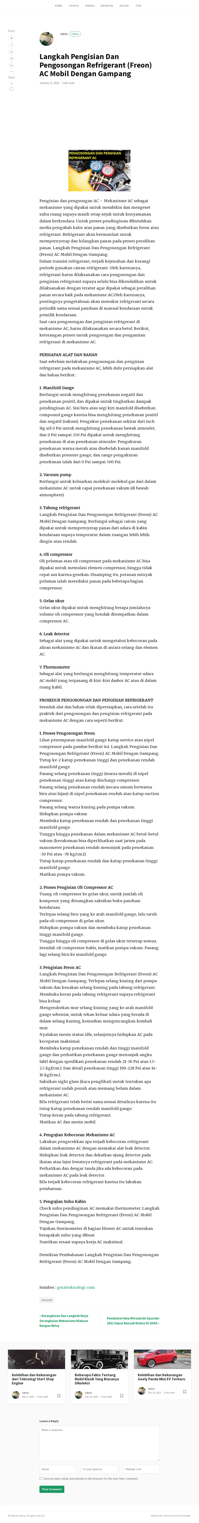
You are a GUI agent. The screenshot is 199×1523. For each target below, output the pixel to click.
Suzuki (124, 5)
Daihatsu (107, 5)
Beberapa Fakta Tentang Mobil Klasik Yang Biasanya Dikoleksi (97, 1379)
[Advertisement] (99, 120)
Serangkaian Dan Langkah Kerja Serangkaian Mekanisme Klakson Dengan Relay (63, 1321)
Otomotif (46, 1300)
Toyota (74, 5)
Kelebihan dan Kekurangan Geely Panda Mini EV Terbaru (161, 1377)
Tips (138, 5)
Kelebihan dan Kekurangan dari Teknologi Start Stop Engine (34, 1379)
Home (58, 5)
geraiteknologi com (76, 1287)
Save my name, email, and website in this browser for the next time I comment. (90, 1478)
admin (69, 34)
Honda (89, 5)
